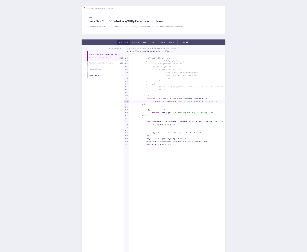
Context (162, 42)
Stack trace (123, 42)
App (144, 42)
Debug (171, 42)
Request (135, 42)
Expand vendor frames (114, 48)
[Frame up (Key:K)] (83, 48)
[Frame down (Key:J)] (85, 48)
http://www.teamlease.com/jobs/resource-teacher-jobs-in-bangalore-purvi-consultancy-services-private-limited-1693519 (135, 26)
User (152, 42)
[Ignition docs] (85, 8)
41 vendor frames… (95, 69)
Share (182, 42)
